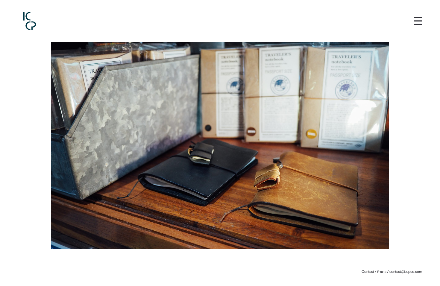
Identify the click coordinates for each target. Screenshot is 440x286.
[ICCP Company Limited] (29, 21)
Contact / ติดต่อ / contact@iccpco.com (392, 271)
